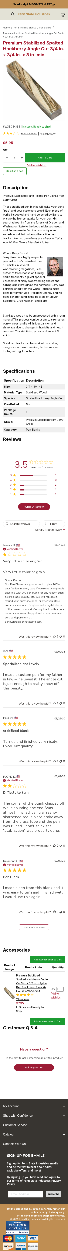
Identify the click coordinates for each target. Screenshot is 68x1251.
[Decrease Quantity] (7, 157)
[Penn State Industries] (34, 13)
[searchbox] (21, 523)
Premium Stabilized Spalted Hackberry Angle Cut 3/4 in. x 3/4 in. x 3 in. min (34, 35)
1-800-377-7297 (40, 4)
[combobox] (50, 530)
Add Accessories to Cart (48, 959)
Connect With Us (14, 1143)
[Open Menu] (4, 14)
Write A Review (34, 507)
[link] (20, 133)
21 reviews (22, 999)
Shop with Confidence (18, 1115)
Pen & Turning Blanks (24, 27)
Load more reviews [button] (34, 927)
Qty (5, 149)
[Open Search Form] (12, 14)
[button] (54, 636)
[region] (33, 476)
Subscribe (53, 1194)
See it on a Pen (14, 171)
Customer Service (15, 1125)
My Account (11, 1106)
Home (6, 27)
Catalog (8, 1134)
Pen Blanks (45, 27)
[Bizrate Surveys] (24, 1232)
